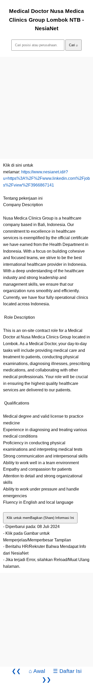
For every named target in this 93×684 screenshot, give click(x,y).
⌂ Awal (37, 671)
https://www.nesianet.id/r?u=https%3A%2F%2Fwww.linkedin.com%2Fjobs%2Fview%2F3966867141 (46, 178)
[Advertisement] (46, 103)
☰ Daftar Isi (67, 671)
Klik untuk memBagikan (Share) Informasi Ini (40, 518)
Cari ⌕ (73, 45)
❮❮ (16, 671)
